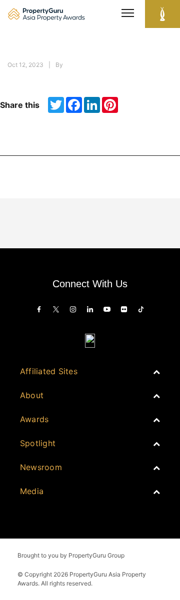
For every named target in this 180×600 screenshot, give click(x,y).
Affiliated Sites (49, 371)
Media (32, 491)
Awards (34, 419)
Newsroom (41, 467)
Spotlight (38, 443)
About (32, 395)
